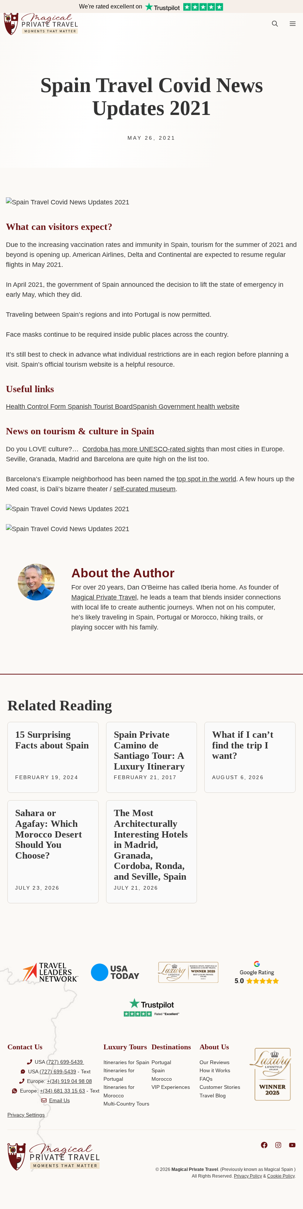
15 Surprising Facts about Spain (52, 740)
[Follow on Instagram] (278, 1145)
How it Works (215, 1070)
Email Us (59, 1100)
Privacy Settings (26, 1115)
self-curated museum (144, 489)
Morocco (162, 1079)
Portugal (161, 1062)
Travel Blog (213, 1095)
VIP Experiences (171, 1087)
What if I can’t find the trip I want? (242, 745)
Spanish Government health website (186, 406)
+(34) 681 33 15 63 (62, 1091)
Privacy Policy (248, 1176)
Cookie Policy (281, 1176)
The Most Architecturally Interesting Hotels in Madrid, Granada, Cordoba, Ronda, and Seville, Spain (151, 845)
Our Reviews (214, 1062)
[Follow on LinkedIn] (264, 1145)
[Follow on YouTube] (292, 1145)
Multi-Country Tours (126, 1104)
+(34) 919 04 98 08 (69, 1081)
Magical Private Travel (104, 597)
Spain (158, 1070)
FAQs (206, 1079)
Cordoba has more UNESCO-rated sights (143, 449)
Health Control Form (36, 406)
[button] (275, 24)
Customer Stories (220, 1087)
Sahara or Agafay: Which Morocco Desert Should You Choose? (48, 834)
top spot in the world (206, 479)
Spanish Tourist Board (99, 406)
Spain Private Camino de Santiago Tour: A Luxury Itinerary (149, 750)
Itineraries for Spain (126, 1062)
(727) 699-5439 (65, 1062)
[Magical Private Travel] (41, 24)
